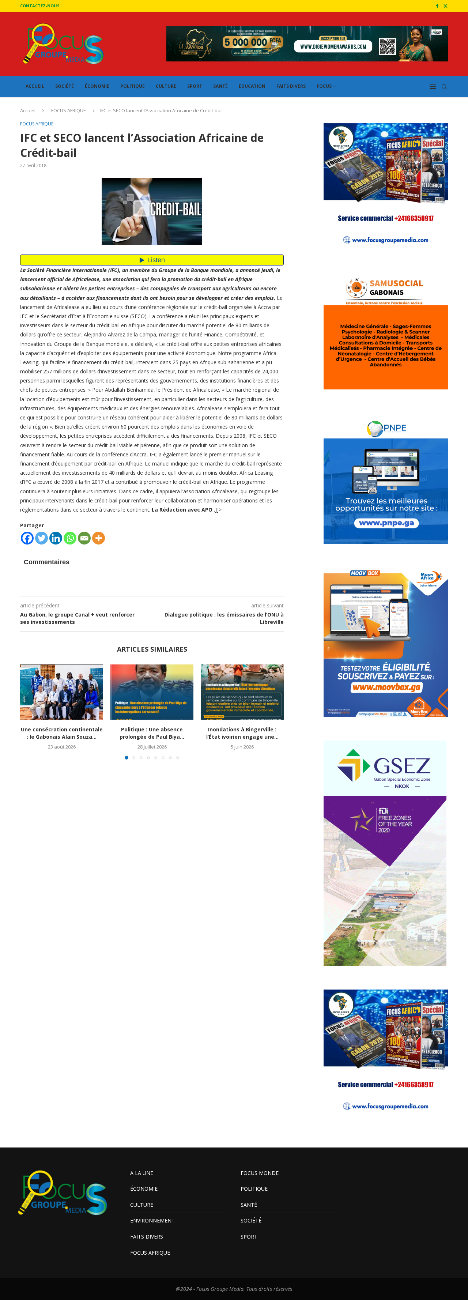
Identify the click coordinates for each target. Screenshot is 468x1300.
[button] (30, 711)
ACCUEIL (35, 86)
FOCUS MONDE (260, 1172)
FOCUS (324, 86)
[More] (98, 538)
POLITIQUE (132, 86)
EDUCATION (252, 86)
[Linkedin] (55, 538)
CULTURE (166, 86)
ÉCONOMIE (97, 86)
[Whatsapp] (70, 538)
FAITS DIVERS (291, 86)
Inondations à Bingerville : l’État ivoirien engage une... (242, 733)
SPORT (194, 86)
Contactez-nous (40, 5)
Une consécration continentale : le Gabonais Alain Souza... (62, 733)
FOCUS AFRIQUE (68, 110)
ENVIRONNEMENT (152, 1220)
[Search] (444, 86)
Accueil (27, 110)
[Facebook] (437, 6)
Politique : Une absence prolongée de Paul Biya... (152, 733)
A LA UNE (141, 1172)
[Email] (84, 538)
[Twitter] (445, 6)
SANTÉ (220, 86)
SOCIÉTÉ (64, 86)
